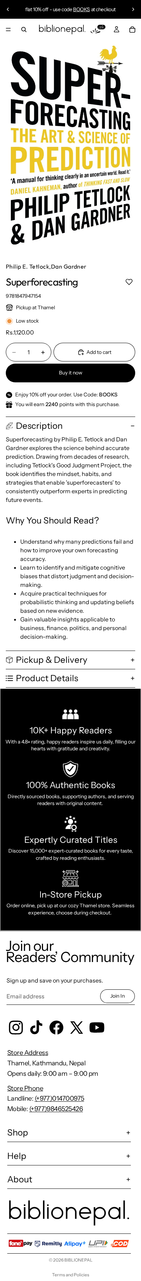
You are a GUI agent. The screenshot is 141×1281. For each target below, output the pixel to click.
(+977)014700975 (59, 1098)
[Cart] (132, 29)
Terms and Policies (70, 1274)
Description (39, 426)
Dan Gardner (69, 266)
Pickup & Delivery (51, 660)
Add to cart (98, 352)
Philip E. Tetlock (27, 266)
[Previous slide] (8, 9)
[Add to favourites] (129, 282)
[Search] (24, 29)
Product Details (47, 678)
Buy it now (70, 372)
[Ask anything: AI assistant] (97, 29)
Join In (117, 996)
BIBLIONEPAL (78, 1260)
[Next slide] (133, 9)
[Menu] (8, 29)
